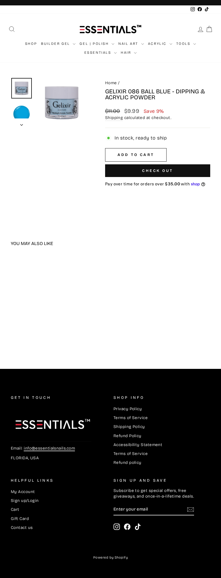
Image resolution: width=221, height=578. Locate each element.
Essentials (98, 52)
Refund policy (127, 462)
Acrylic (158, 44)
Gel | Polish (95, 44)
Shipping (114, 117)
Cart (15, 509)
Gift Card (20, 518)
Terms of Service (130, 417)
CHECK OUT (157, 170)
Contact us (22, 527)
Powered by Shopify (110, 557)
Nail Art (129, 44)
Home (111, 82)
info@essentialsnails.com (49, 448)
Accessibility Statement (137, 444)
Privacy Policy (127, 408)
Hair (127, 52)
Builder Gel (56, 44)
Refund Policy (127, 435)
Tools (184, 44)
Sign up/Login (25, 500)
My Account (23, 491)
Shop (31, 44)
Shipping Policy (129, 426)
